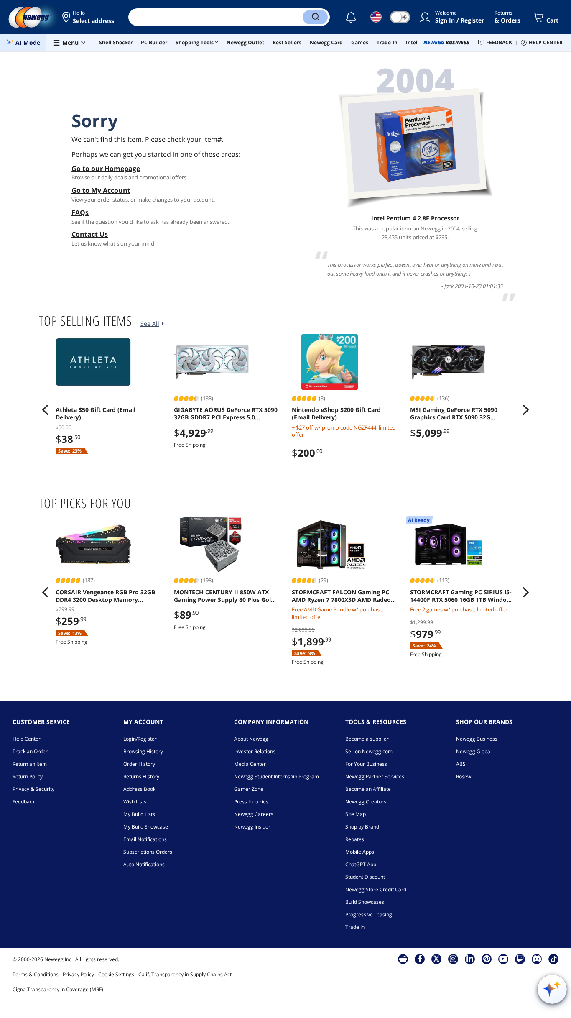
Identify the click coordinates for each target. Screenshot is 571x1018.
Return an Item (30, 763)
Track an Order (30, 751)
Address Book (139, 789)
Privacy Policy (78, 974)
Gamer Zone (248, 789)
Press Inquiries (251, 801)
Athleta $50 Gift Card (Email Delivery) (95, 413)
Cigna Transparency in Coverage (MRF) (58, 989)
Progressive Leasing (368, 914)
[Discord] (537, 958)
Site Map (355, 814)
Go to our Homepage (105, 168)
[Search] (315, 17)
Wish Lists (134, 801)
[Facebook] (420, 958)
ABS (461, 763)
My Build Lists (139, 814)
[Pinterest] (486, 958)
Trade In (355, 927)
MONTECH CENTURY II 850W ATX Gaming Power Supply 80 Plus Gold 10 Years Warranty (224, 596)
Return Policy (28, 776)
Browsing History (143, 751)
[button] (88, 17)
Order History (139, 763)
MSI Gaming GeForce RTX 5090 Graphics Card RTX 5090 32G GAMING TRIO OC (453, 413)
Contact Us (89, 234)
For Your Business (366, 763)
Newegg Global (474, 751)
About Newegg (251, 738)
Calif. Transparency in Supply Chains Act (185, 974)
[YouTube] (503, 958)
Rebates (354, 839)
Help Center (27, 738)
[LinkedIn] (469, 958)
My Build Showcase (145, 826)
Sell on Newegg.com (369, 751)
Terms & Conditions (36, 974)
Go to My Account (100, 190)
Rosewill (465, 776)
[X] (436, 958)
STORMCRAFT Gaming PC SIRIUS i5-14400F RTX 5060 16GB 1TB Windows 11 (462, 596)
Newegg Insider (252, 826)
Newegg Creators (365, 801)
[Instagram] (453, 958)
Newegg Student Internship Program (276, 776)
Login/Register (140, 738)
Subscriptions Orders (147, 851)
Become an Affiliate (368, 789)
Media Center (250, 763)
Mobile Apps (359, 851)
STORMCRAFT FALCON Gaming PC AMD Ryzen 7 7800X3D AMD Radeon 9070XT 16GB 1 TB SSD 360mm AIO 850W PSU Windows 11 (343, 596)
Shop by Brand (362, 826)
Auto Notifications (144, 864)
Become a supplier (367, 738)
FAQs (80, 212)
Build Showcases (364, 901)
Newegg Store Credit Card (375, 889)
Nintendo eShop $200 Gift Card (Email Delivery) (336, 413)
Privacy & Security (33, 789)
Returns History (141, 776)
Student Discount (365, 876)
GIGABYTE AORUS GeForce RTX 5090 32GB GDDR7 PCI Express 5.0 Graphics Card (226, 413)
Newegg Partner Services (374, 776)
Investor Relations (254, 751)
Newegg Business (476, 738)
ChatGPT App (360, 864)
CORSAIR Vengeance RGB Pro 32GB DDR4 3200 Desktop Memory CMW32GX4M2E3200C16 (105, 596)
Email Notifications (145, 839)
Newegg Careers (253, 814)
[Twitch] (520, 958)
